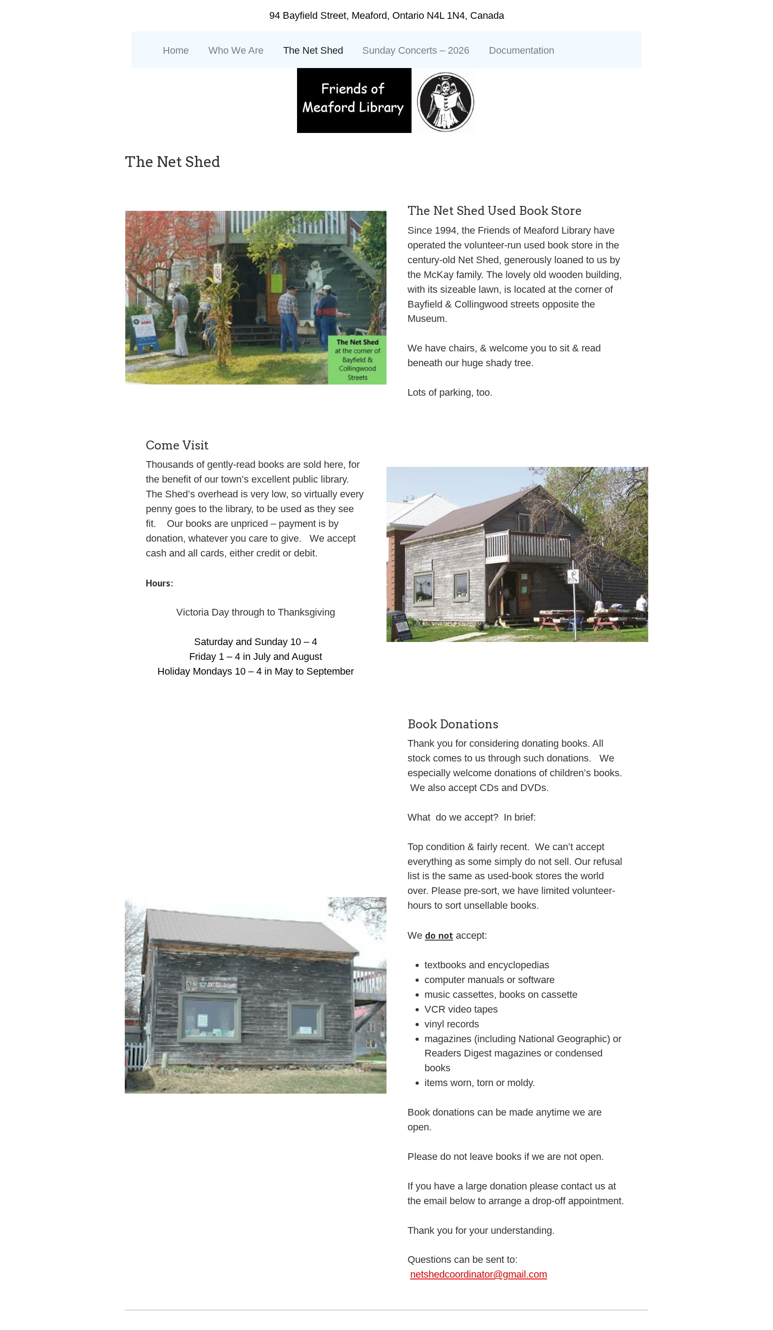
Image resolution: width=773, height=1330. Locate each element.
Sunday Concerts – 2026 (415, 50)
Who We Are (235, 50)
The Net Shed (313, 50)
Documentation (521, 50)
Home (176, 50)
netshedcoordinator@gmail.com (478, 1274)
